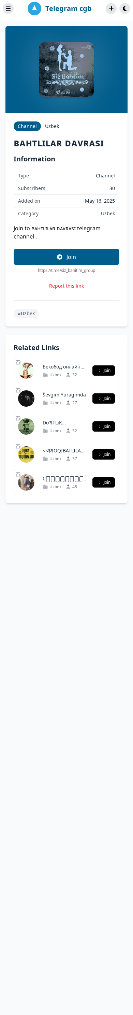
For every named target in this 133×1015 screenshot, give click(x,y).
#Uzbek (26, 313)
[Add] (111, 8)
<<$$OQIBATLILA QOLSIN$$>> (62, 454)
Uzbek (52, 126)
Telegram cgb (68, 8)
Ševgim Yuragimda (64, 394)
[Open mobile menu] (8, 8)
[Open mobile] (124, 8)
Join (70, 257)
